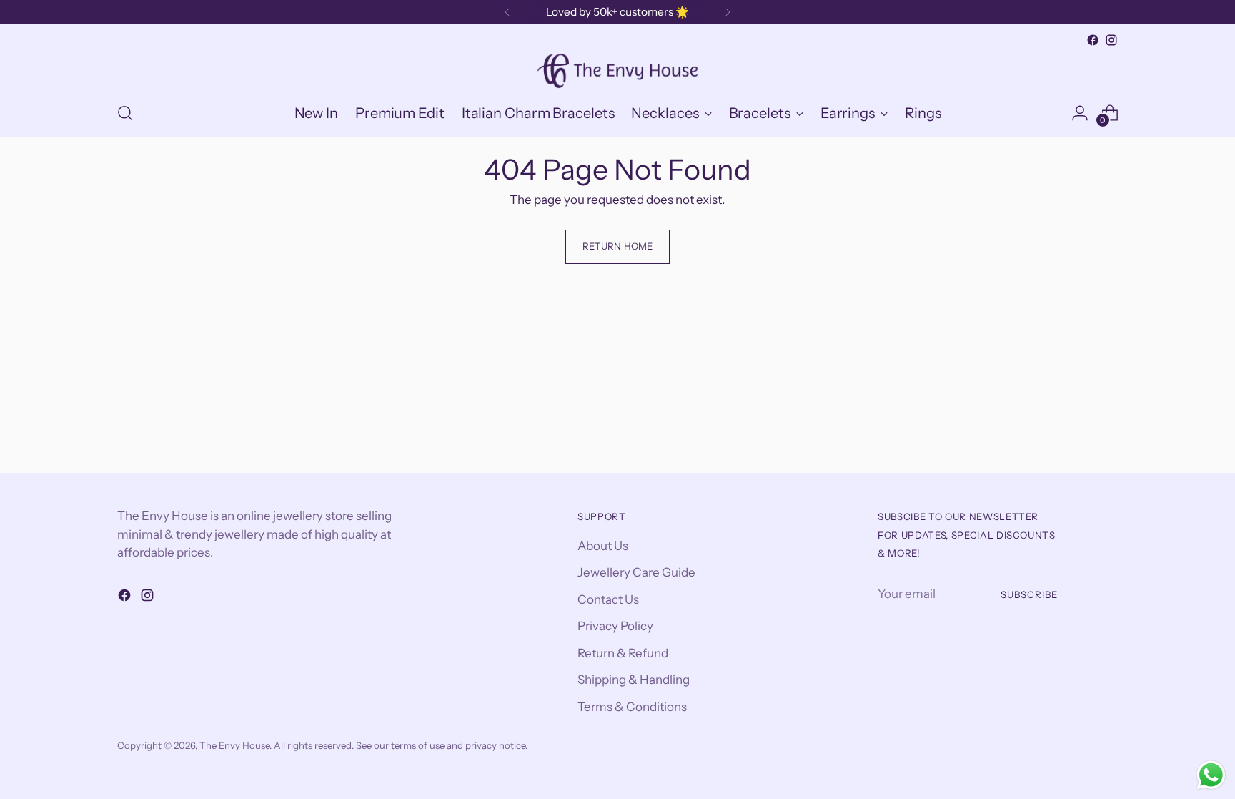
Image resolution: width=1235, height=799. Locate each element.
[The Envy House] (617, 69)
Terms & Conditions (632, 707)
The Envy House (234, 745)
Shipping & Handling (633, 679)
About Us (602, 546)
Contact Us (608, 599)
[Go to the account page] (1080, 113)
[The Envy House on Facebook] (1092, 40)
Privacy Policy (615, 626)
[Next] (727, 12)
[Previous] (507, 12)
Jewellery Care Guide (636, 572)
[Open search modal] (125, 113)
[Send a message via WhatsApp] (1211, 775)
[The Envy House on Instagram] (1111, 40)
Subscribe (1029, 594)
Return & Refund (622, 653)
